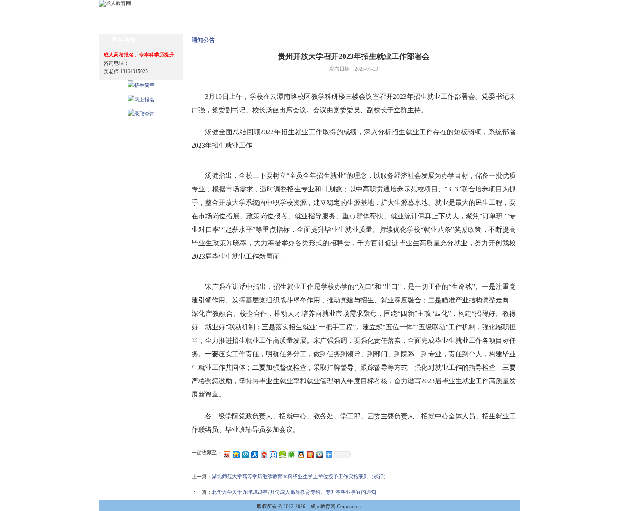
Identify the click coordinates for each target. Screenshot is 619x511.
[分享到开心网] (310, 454)
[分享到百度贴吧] (272, 454)
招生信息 (212, 13)
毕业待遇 (355, 13)
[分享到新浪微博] (226, 454)
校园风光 (441, 13)
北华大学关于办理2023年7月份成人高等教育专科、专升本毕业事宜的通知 (294, 492)
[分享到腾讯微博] (245, 454)
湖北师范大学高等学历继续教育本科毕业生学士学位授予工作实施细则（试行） (300, 476)
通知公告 (183, 13)
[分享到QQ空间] (235, 454)
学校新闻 (154, 13)
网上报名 (384, 13)
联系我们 (469, 13)
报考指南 (269, 13)
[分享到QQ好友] (300, 454)
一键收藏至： (207, 452)
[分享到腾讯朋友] (291, 454)
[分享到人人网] (254, 454)
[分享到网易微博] (263, 454)
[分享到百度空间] (282, 454)
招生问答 (298, 13)
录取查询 (412, 13)
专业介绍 (240, 13)
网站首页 (126, 13)
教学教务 (326, 13)
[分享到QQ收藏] (319, 454)
